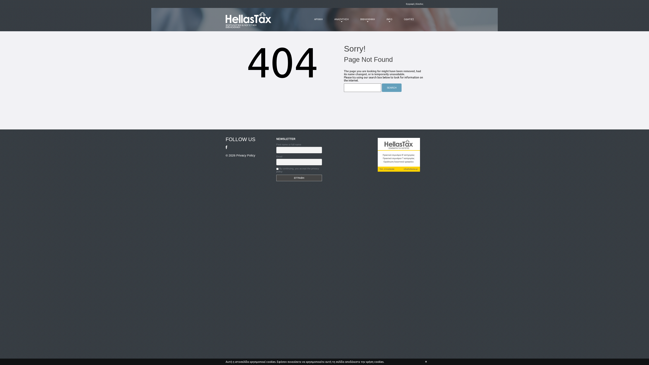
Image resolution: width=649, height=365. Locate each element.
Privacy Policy (245, 155)
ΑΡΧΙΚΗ (318, 19)
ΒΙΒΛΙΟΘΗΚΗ (365, 21)
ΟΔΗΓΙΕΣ (409, 19)
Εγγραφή (410, 4)
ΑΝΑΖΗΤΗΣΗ (339, 21)
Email (279, 156)
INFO (386, 21)
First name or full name (288, 144)
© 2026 (231, 155)
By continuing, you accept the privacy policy (297, 170)
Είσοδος (419, 4)
